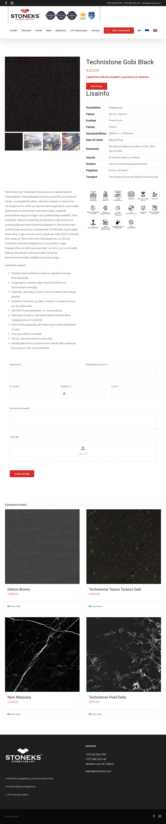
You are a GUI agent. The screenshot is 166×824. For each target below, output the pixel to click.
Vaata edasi (15, 606)
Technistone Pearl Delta (107, 697)
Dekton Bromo (18, 589)
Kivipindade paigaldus (21, 786)
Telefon (65, 386)
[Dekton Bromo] (42, 546)
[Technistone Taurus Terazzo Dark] (123, 546)
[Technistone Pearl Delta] (123, 654)
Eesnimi (16, 364)
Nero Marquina (19, 697)
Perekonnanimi (97, 364)
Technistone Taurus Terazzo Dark (115, 589)
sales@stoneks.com (151, 3)
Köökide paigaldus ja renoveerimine (30, 778)
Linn (115, 386)
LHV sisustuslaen (18, 794)
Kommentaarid (20, 408)
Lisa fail (14, 436)
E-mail (15, 386)
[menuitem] (147, 30)
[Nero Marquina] (42, 654)
